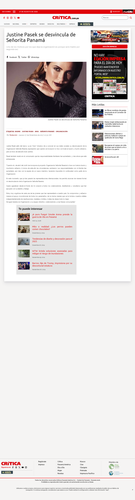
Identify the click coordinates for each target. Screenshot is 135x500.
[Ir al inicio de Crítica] (66, 17)
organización (62, 131)
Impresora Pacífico (87, 473)
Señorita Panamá (47, 131)
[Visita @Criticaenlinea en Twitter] (16, 467)
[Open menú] (14, 11)
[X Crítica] (15, 18)
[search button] (130, 18)
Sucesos (7, 24)
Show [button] (24, 24)
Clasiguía (83, 467)
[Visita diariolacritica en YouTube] (23, 467)
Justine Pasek (27, 131)
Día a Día (61, 467)
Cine (81, 464)
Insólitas (50, 24)
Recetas (61, 473)
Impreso (72, 24)
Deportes (33, 24)
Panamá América (64, 464)
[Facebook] (4, 18)
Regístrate (42, 461)
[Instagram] (11, 18)
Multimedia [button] (61, 24)
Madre (17, 131)
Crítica (60, 461)
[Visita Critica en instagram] (26, 467)
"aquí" (107, 490)
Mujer (60, 470)
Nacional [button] (16, 24)
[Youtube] (18, 18)
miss (37, 131)
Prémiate (83, 470)
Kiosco (82, 461)
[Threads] (8, 18)
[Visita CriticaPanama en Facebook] (13, 467)
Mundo (42, 24)
